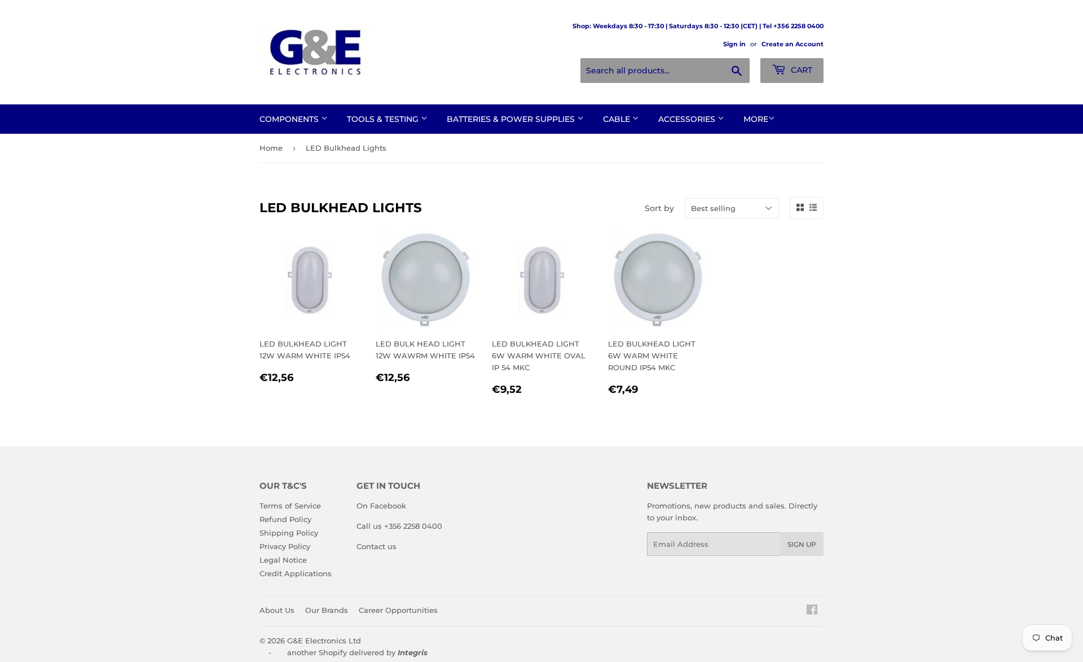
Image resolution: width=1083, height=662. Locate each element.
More (755, 119)
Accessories (687, 119)
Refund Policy (285, 519)
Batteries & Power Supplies (512, 119)
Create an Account (792, 44)
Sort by (659, 208)
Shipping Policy (288, 532)
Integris (413, 652)
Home (271, 147)
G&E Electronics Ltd (324, 640)
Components (290, 119)
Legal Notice (283, 559)
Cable (617, 119)
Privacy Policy (284, 546)
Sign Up (801, 544)
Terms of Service (290, 505)
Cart (800, 70)
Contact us (376, 546)
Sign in (734, 44)
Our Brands (326, 610)
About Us (276, 610)
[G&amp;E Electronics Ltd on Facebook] (812, 611)
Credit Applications (295, 573)
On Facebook (381, 505)
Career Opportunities (398, 610)
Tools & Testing (384, 119)
